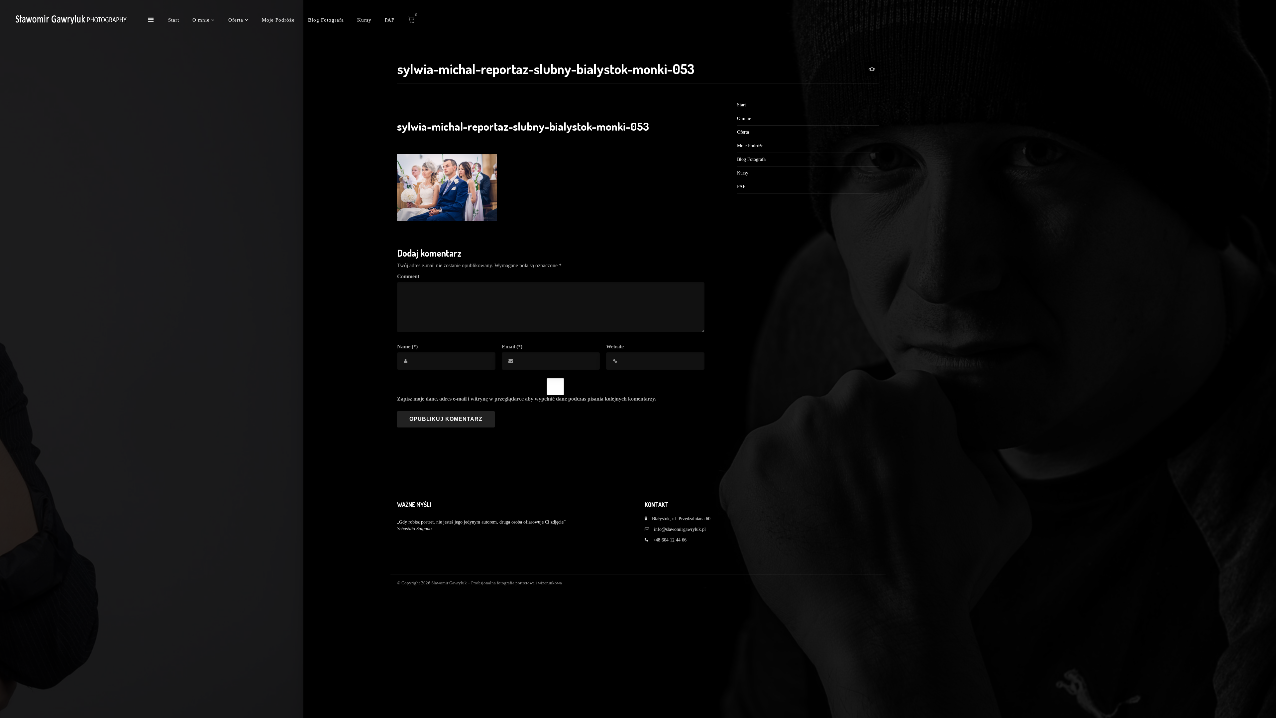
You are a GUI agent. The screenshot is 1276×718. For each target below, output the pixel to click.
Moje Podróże (278, 20)
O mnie (201, 20)
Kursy (364, 20)
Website (615, 346)
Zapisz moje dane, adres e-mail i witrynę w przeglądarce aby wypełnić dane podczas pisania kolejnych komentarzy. (526, 399)
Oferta (236, 20)
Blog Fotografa (326, 20)
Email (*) (512, 346)
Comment (408, 276)
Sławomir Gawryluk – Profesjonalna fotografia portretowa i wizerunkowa (496, 582)
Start (173, 20)
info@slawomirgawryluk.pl (680, 529)
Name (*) (407, 346)
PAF (389, 20)
